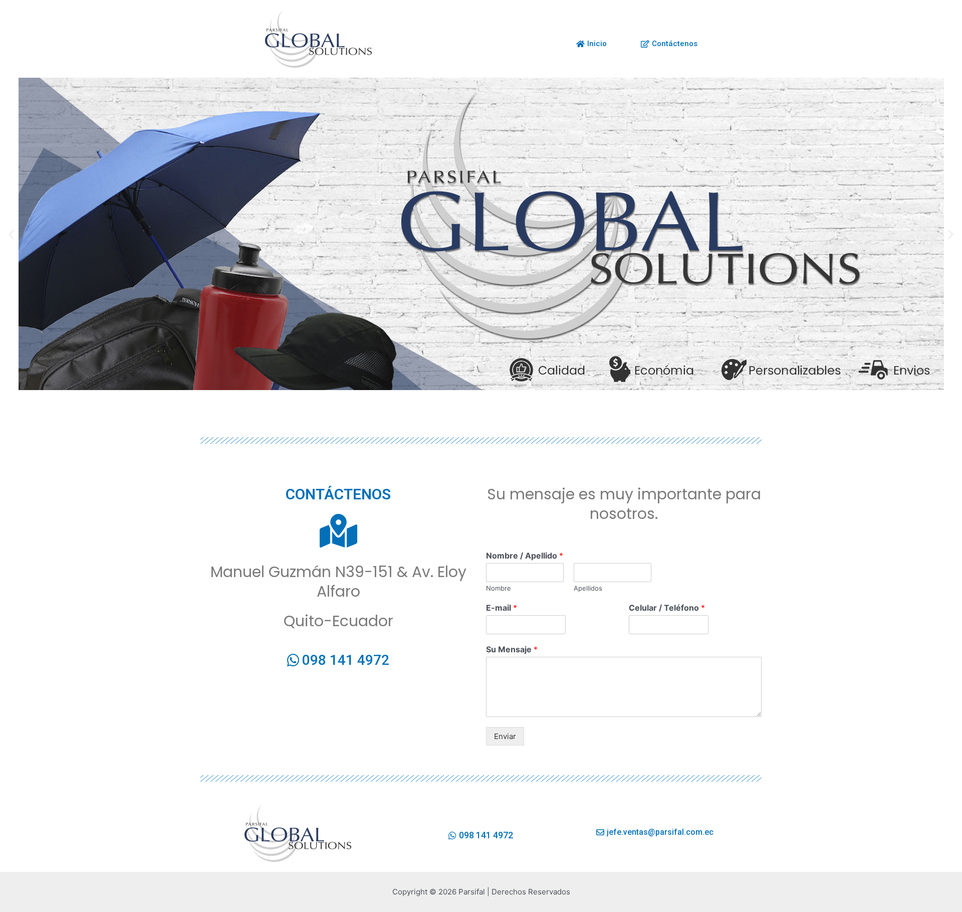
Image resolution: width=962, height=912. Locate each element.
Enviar (505, 736)
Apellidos (588, 588)
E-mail (501, 608)
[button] (11, 234)
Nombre (498, 588)
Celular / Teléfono (667, 608)
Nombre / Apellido (524, 556)
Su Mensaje (512, 649)
